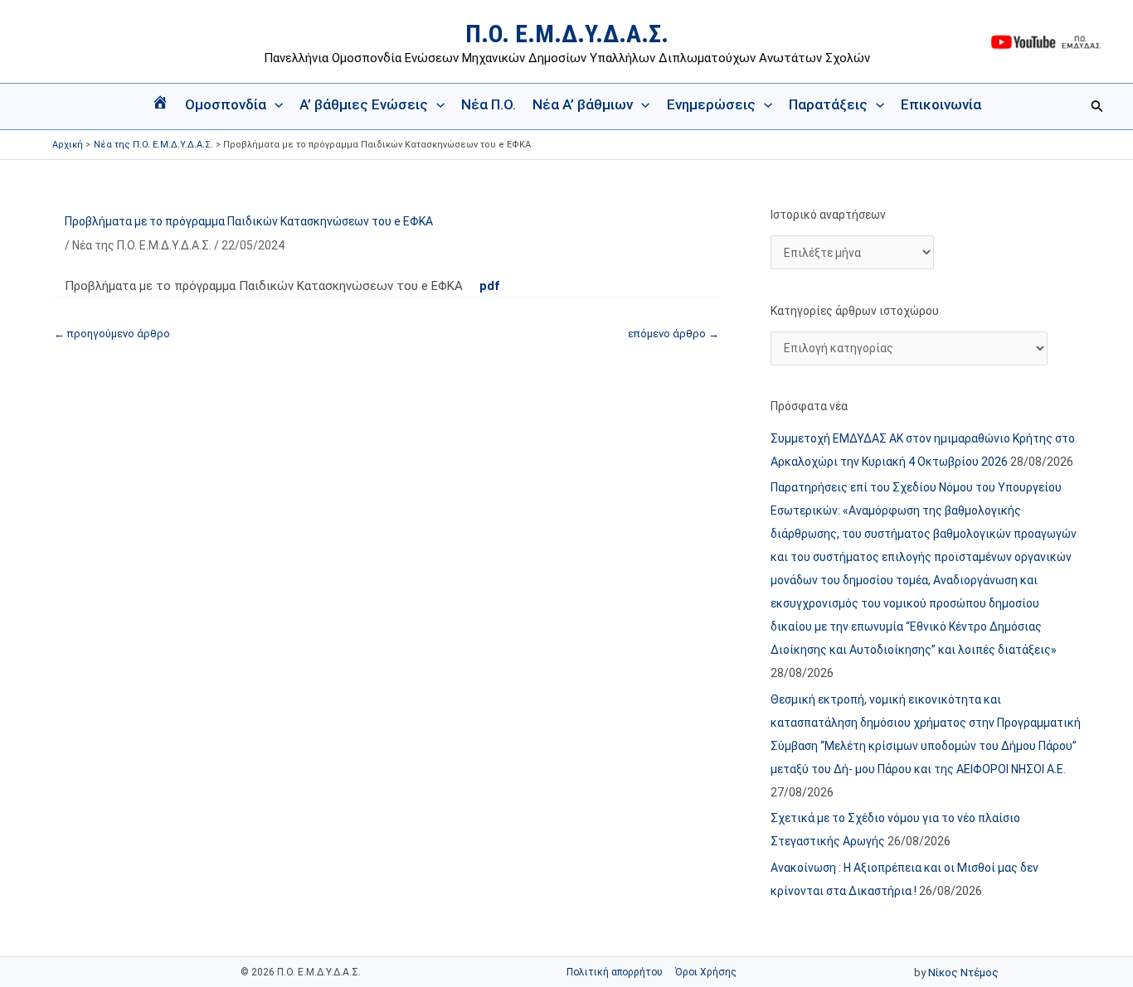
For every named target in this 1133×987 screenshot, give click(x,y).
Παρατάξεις (828, 104)
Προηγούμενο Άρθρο (112, 333)
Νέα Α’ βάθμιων (582, 104)
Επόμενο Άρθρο (673, 333)
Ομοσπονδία (225, 104)
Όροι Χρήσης (706, 972)
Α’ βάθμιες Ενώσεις (363, 104)
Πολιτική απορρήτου (614, 972)
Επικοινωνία (941, 104)
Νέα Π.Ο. (488, 104)
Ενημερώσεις (711, 104)
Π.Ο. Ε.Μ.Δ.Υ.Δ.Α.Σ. (567, 33)
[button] (274, 104)
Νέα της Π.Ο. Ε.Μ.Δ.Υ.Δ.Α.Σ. (142, 245)
